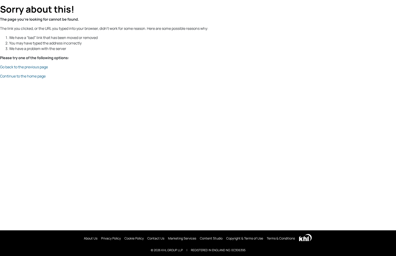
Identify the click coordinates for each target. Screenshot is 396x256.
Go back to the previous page (24, 66)
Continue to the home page (23, 76)
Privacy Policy (111, 238)
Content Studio (211, 238)
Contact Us (155, 238)
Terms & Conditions (281, 238)
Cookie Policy (134, 238)
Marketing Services (182, 238)
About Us (90, 238)
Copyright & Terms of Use (244, 238)
